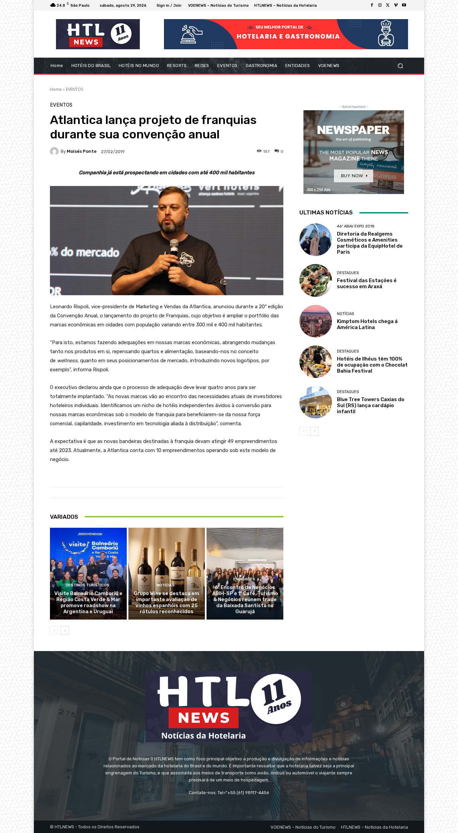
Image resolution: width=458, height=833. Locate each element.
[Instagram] (380, 5)
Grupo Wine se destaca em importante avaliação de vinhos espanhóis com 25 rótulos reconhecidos (166, 602)
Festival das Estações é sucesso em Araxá (367, 283)
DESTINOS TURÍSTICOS (87, 585)
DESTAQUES (348, 273)
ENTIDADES (244, 579)
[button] (400, 66)
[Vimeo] (396, 5)
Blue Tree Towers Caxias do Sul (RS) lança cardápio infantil (370, 405)
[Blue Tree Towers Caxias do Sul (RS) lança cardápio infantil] (315, 402)
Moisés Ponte (82, 151)
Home (56, 89)
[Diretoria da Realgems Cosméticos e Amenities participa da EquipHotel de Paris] (315, 239)
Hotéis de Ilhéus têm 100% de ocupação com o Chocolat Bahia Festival (372, 365)
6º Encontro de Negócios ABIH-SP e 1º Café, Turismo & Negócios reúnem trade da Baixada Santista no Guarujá (245, 599)
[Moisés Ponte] (55, 151)
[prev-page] (54, 630)
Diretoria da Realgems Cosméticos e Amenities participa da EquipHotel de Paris (370, 243)
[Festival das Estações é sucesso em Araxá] (315, 280)
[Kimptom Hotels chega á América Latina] (315, 321)
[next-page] (65, 630)
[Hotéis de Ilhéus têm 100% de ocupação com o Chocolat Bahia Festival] (315, 361)
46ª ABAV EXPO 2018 (356, 226)
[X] (388, 5)
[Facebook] (372, 5)
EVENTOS (74, 89)
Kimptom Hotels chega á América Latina (367, 324)
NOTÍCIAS (166, 585)
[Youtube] (404, 5)
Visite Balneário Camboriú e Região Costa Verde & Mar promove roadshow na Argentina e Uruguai (88, 602)
